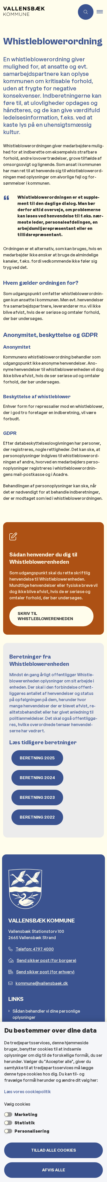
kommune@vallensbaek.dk (42, 983)
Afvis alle (53, 1170)
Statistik (25, 1122)
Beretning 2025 (37, 758)
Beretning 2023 (37, 797)
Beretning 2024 (37, 777)
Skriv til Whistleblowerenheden (45, 616)
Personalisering (32, 1131)
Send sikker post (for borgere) (46, 960)
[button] (102, 12)
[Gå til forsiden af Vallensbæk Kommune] (37, 11)
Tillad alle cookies (53, 1150)
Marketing (26, 1114)
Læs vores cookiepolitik (27, 1091)
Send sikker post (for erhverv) (45, 971)
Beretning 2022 (37, 817)
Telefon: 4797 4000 (35, 949)
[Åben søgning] (85, 12)
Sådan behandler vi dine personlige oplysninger (46, 1014)
